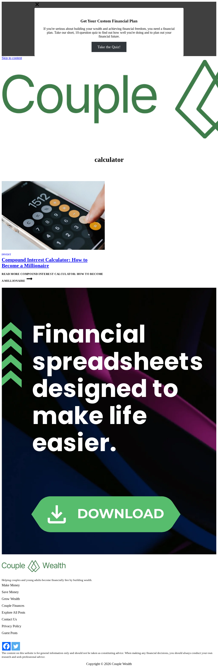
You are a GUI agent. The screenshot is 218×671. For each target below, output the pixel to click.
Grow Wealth (11, 599)
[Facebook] (6, 646)
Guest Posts (9, 633)
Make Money (11, 585)
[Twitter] (15, 646)
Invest (6, 254)
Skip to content (12, 58)
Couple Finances (13, 605)
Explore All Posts (13, 612)
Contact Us (9, 619)
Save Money (10, 592)
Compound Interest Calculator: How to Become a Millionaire (44, 262)
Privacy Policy (11, 626)
